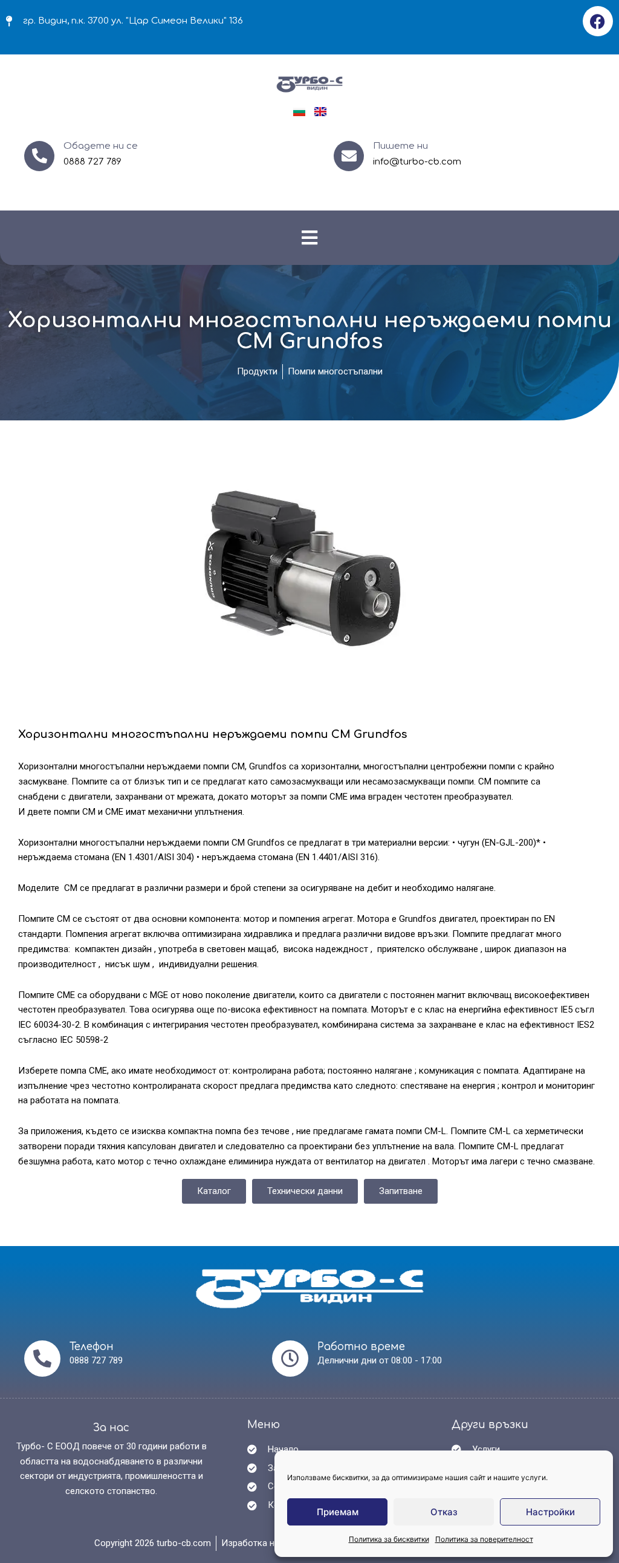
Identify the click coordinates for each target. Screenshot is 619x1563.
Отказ (444, 1512)
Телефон (92, 1347)
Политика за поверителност (484, 1539)
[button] (310, 237)
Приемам (337, 1512)
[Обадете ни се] (39, 156)
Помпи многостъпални (335, 371)
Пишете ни (400, 146)
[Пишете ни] (349, 156)
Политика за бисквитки (389, 1539)
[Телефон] (42, 1358)
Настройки (550, 1512)
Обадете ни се (100, 146)
